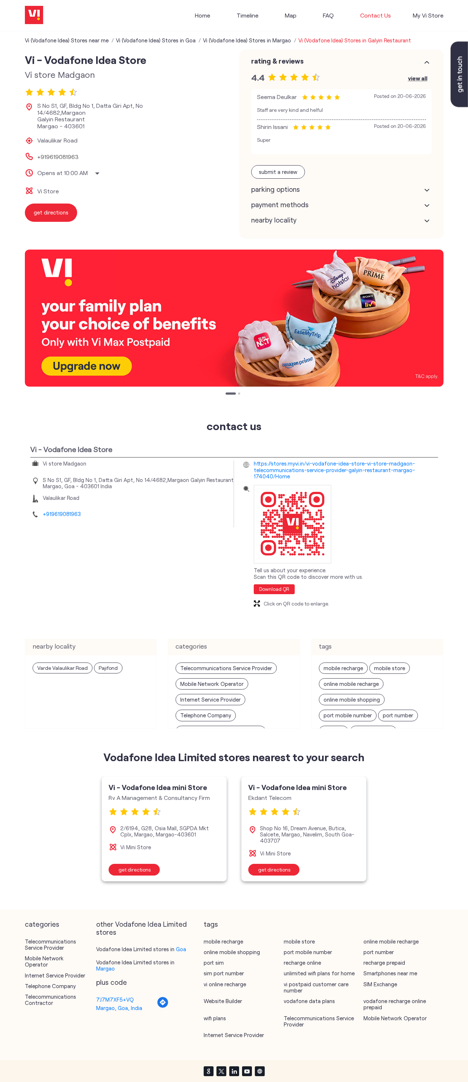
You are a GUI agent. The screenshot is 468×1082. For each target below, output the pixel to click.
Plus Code (111, 982)
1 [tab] (227, 394)
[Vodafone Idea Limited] (34, 15)
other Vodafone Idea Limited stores (141, 928)
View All (417, 78)
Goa (181, 949)
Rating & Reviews (277, 61)
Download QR (274, 589)
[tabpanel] (234, 318)
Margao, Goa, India (119, 1008)
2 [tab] (240, 394)
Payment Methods (280, 205)
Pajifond (108, 668)
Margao (105, 968)
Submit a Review (278, 171)
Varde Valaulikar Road (62, 668)
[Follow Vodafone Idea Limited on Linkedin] (234, 1071)
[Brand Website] (259, 1071)
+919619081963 (58, 156)
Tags (211, 924)
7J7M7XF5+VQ (115, 999)
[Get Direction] (163, 1006)
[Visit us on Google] (208, 1071)
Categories (42, 924)
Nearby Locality (274, 220)
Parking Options (275, 189)
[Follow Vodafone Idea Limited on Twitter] (221, 1071)
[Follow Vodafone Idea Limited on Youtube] (246, 1071)
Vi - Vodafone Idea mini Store (158, 787)
